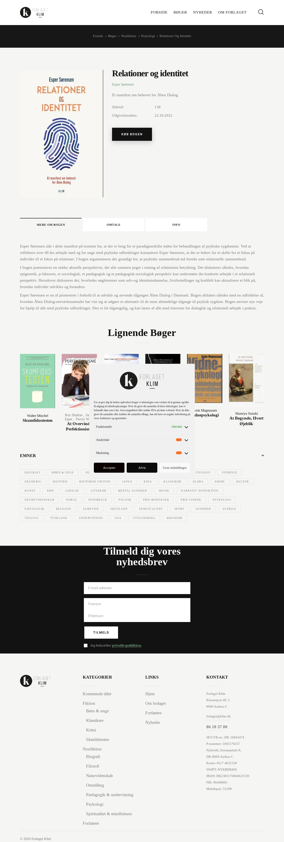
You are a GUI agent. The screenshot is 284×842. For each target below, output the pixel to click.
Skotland (119, 508)
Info (176, 224)
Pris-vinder (191, 499)
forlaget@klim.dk (218, 716)
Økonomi (175, 518)
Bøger (112, 36)
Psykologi (148, 36)
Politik (125, 499)
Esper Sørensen (123, 84)
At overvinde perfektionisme (79, 426)
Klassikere (94, 720)
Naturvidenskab (99, 775)
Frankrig (33, 481)
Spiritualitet (151, 508)
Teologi (32, 518)
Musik (164, 490)
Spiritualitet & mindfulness (109, 813)
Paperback (98, 499)
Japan (127, 481)
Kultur (242, 481)
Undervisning (91, 518)
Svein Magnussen (204, 410)
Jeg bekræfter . (116, 645)
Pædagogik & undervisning (109, 794)
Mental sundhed (132, 490)
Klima (198, 481)
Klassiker (172, 481)
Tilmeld (101, 632)
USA (118, 518)
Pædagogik (35, 508)
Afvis (142, 467)
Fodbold (229, 472)
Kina (148, 481)
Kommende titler (97, 693)
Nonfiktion (128, 36)
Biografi (32, 472)
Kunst (30, 490)
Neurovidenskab (39, 499)
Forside (98, 36)
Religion (63, 508)
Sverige (230, 508)
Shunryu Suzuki (246, 413)
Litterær (98, 490)
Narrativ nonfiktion (200, 490)
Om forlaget (155, 703)
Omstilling (95, 785)
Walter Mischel (37, 416)
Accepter (109, 467)
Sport (179, 508)
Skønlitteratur (97, 739)
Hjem (150, 693)
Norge (71, 499)
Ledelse (72, 490)
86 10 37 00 (216, 726)
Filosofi (203, 472)
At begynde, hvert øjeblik (246, 421)
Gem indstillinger (175, 467)
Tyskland (58, 518)
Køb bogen (132, 134)
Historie (60, 481)
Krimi (220, 481)
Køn (50, 490)
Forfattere (91, 823)
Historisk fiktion (95, 481)
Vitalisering (144, 518)
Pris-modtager (156, 499)
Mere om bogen (51, 224)
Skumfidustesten (38, 420)
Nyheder (152, 722)
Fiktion (89, 703)
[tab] (51, 224)
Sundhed (203, 508)
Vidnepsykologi (205, 415)
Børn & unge (63, 472)
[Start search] (261, 12)
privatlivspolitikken (126, 645)
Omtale (114, 224)
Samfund (91, 508)
